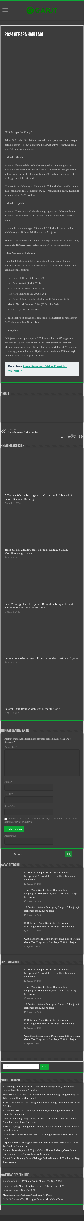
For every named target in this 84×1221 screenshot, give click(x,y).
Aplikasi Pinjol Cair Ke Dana (36, 1194)
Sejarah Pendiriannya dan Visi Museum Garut (32, 708)
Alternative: (10, 835)
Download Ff (28, 1190)
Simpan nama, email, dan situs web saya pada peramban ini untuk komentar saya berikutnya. (40, 820)
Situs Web (9, 806)
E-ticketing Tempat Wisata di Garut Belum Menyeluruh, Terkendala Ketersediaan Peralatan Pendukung (49, 876)
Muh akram (9, 1194)
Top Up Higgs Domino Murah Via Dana (42, 1199)
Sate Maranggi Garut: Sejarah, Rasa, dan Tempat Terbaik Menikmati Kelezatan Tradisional (39, 605)
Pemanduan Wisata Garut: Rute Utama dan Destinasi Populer (42, 658)
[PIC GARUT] (42, 9)
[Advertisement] (42, 84)
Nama (8, 781)
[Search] (68, 854)
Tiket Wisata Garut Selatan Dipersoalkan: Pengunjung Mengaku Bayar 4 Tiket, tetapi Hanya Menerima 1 (51, 893)
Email (8, 794)
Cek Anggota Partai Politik (23, 430)
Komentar (10, 746)
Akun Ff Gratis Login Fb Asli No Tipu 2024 (39, 1181)
